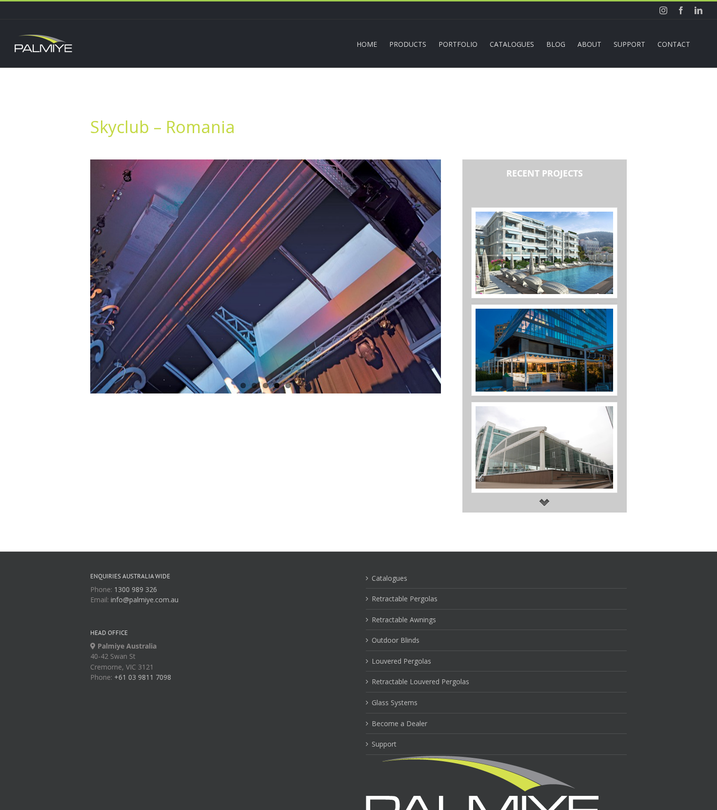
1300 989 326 (135, 589)
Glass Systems (395, 702)
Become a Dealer (399, 723)
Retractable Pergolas (405, 598)
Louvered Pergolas (401, 661)
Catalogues (389, 578)
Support (384, 744)
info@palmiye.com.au (145, 599)
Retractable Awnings (404, 619)
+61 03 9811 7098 (142, 677)
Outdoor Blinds (395, 640)
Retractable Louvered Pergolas (420, 681)
